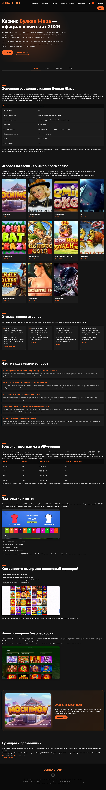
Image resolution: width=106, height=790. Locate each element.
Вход (100, 8)
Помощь (101, 3)
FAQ (70, 68)
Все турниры (8, 757)
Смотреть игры (22, 52)
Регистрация (7, 52)
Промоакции (34, 3)
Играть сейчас (61, 717)
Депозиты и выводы (67, 3)
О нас (36, 68)
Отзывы (59, 68)
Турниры (54, 3)
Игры (47, 68)
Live (91, 3)
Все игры (45, 3)
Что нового (81, 3)
